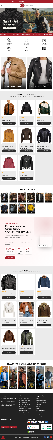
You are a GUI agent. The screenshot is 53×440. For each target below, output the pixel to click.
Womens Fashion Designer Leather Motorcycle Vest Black (26, 293)
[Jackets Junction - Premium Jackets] (26, 5)
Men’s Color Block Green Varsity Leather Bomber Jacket (44, 118)
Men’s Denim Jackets (23, 402)
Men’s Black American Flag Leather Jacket (44, 146)
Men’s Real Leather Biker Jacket (8, 293)
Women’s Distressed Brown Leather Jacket (26, 146)
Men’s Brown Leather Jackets (24, 400)
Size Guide (38, 404)
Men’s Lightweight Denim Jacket (43, 293)
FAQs (37, 398)
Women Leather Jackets (40, 86)
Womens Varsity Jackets (23, 414)
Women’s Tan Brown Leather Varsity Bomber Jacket (26, 320)
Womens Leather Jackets (24, 412)
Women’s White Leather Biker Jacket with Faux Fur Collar (9, 320)
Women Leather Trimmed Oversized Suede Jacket (9, 146)
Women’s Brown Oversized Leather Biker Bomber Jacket (9, 348)
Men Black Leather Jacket (24, 398)
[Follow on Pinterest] (51, 437)
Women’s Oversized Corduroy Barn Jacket (9, 174)
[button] (2, 5)
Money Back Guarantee (41, 400)
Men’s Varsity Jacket (23, 406)
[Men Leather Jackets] (13, 73)
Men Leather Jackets (13, 86)
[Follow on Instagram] (48, 437)
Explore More (10, 257)
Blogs (37, 408)
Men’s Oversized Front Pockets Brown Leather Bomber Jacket (9, 118)
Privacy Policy (39, 416)
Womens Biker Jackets (23, 410)
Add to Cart (10, 123)
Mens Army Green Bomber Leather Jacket (26, 348)
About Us (38, 406)
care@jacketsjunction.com (9, 424)
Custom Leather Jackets (41, 402)
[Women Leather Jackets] (39, 73)
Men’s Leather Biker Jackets (24, 404)
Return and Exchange (40, 410)
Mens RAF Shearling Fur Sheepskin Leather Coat (44, 320)
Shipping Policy (39, 414)
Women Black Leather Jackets (25, 408)
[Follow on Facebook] (45, 437)
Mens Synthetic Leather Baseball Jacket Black (26, 174)
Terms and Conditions (40, 412)
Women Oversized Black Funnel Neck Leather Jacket (26, 118)
